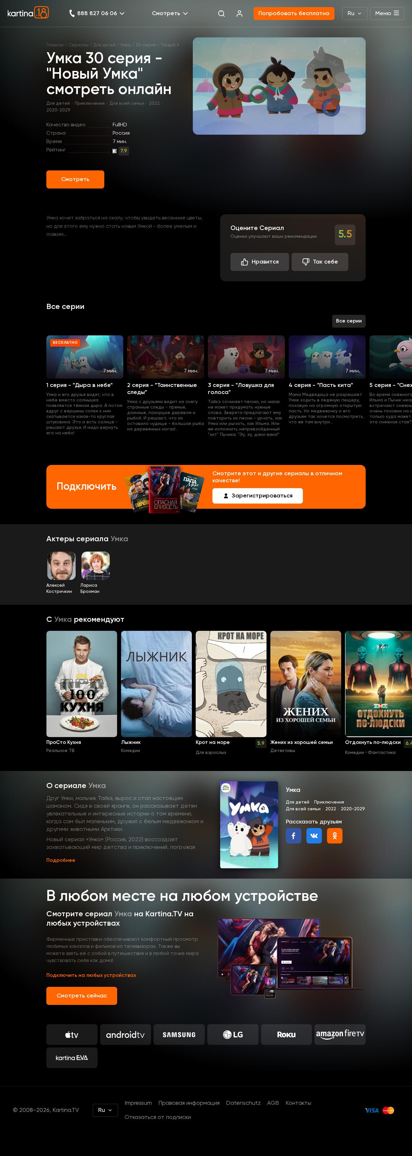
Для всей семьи (126, 103)
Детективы (282, 750)
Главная (54, 45)
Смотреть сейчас (82, 996)
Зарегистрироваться (262, 496)
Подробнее (60, 860)
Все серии (349, 321)
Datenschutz (243, 1103)
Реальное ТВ (60, 750)
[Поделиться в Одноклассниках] (334, 835)
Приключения (90, 103)
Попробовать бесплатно (294, 13)
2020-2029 (58, 110)
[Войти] (239, 13)
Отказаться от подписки (158, 1117)
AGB (273, 1103)
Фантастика (382, 752)
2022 (154, 103)
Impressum (138, 1103)
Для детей (104, 45)
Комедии (130, 750)
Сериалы (78, 45)
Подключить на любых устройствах (91, 975)
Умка (125, 45)
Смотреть (75, 179)
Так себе (325, 262)
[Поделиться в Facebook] (293, 835)
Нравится (265, 262)
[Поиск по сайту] (221, 13)
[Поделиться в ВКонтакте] (314, 835)
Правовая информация (189, 1103)
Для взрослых (211, 752)
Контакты (298, 1103)
